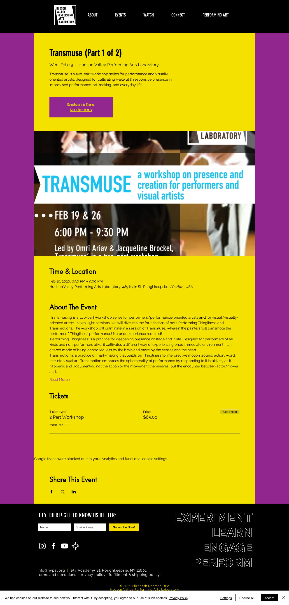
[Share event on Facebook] (51, 491)
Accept (269, 598)
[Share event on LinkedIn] (74, 491)
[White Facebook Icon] (53, 546)
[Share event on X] (63, 491)
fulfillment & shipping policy (135, 574)
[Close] (283, 597)
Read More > (59, 379)
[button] (92, 15)
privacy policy (92, 574)
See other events (81, 110)
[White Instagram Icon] (42, 546)
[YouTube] (64, 546)
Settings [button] (226, 598)
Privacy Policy (178, 598)
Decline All (246, 598)
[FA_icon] (75, 546)
